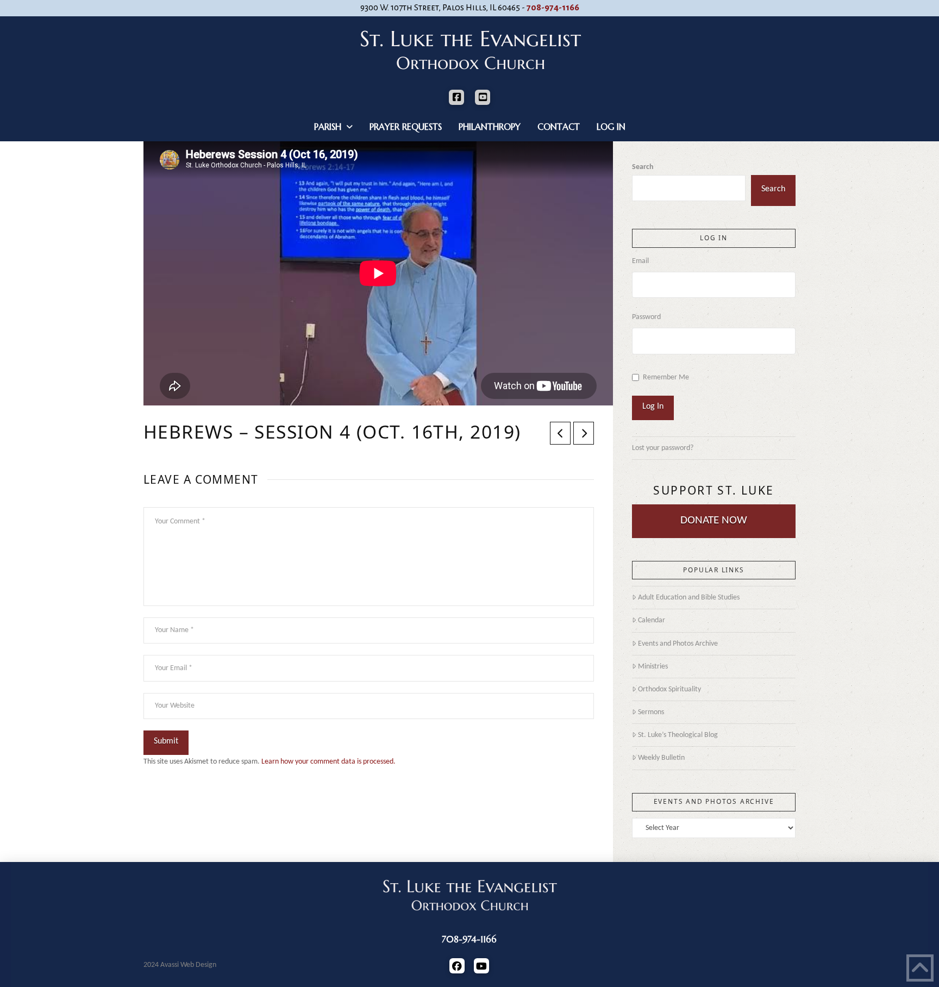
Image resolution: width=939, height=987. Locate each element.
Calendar (651, 620)
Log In (652, 406)
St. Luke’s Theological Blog (678, 735)
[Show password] (792, 343)
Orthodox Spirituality (669, 689)
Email (640, 261)
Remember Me (666, 377)
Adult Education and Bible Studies (689, 598)
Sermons (651, 712)
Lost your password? (662, 448)
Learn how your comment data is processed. (328, 762)
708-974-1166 (553, 8)
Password (646, 317)
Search (643, 167)
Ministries (653, 667)
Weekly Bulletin (661, 758)
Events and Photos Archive (678, 644)
